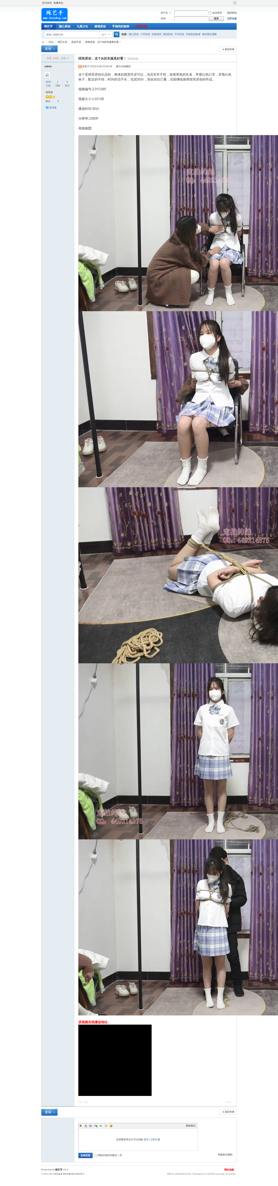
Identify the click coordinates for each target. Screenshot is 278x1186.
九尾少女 (82, 26)
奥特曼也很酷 (209, 34)
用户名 (164, 12)
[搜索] (116, 34)
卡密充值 (141, 26)
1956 (48, 81)
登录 (146, 1139)
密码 (163, 18)
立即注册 (232, 18)
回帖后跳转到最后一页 (109, 1155)
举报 (228, 1102)
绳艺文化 (62, 42)
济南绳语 (156, 34)
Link (96, 1126)
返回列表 (229, 49)
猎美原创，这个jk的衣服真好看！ (103, 42)
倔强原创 (100, 26)
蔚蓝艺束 (76, 42)
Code (106, 1126)
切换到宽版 (234, 3)
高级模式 (191, 1125)
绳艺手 (48, 26)
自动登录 (217, 12)
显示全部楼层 (123, 66)
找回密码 (232, 12)
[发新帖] (49, 48)
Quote (101, 1126)
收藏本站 (58, 2)
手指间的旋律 (120, 26)
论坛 (51, 42)
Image (91, 1126)
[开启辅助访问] (231, 3)
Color (86, 1126)
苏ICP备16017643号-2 (73, 1174)
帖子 (104, 34)
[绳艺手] (54, 20)
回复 (85, 1102)
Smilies (111, 1126)
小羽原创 (145, 34)
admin (48, 66)
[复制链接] (132, 58)
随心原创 (64, 26)
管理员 (49, 92)
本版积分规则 (225, 1154)
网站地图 (229, 1169)
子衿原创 (179, 34)
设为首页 (47, 2)
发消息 (53, 107)
